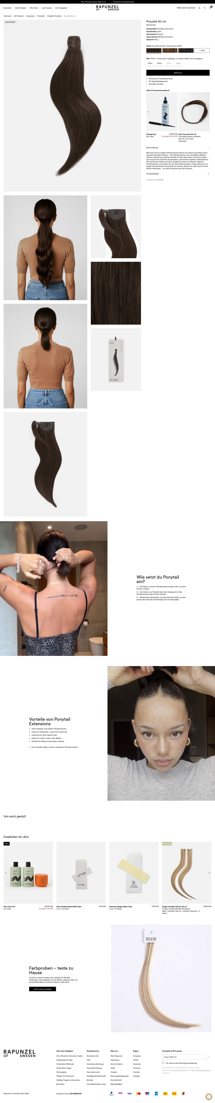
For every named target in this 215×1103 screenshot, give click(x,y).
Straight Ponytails (54, 16)
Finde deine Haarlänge (166, 58)
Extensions (30, 16)
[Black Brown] (186, 50)
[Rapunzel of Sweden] (107, 7)
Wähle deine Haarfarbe (186, 8)
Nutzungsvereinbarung (187, 1063)
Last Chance (47, 8)
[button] (72, 106)
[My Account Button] (199, 8)
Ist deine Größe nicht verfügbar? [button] (190, 58)
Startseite (7, 16)
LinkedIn (136, 1076)
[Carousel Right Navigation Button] (207, 111)
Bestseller (8, 8)
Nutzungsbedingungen (200, 1070)
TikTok (135, 1060)
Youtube (136, 1072)
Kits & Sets (34, 8)
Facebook (137, 1064)
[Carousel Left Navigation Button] (148, 111)
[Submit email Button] (208, 1057)
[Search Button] (204, 8)
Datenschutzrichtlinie (179, 1070)
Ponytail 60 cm (70, 16)
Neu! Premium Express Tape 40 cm (93, 2)
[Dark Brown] (169, 50)
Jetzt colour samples (42, 989)
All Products (19, 16)
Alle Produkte (20, 8)
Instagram (137, 1056)
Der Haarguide (61, 8)
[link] (150, 64)
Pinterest (136, 1068)
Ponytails (41, 16)
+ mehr (202, 50)
